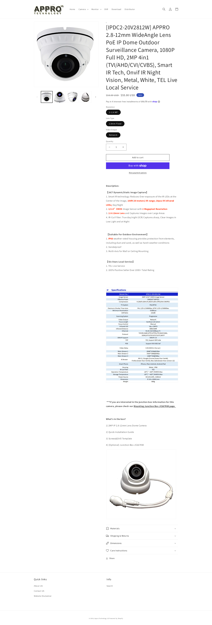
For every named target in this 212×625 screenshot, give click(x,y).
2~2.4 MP (113, 112)
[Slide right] (95, 97)
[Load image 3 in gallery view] (72, 97)
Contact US (39, 591)
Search (110, 586)
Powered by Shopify (116, 618)
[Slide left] (37, 97)
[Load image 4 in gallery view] (85, 97)
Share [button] (112, 558)
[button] (83, 9)
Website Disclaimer (43, 596)
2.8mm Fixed (115, 123)
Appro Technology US (101, 618)
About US (38, 586)
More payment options (138, 172)
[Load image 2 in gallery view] (59, 97)
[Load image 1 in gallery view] (46, 97)
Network (113, 135)
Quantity (109, 141)
